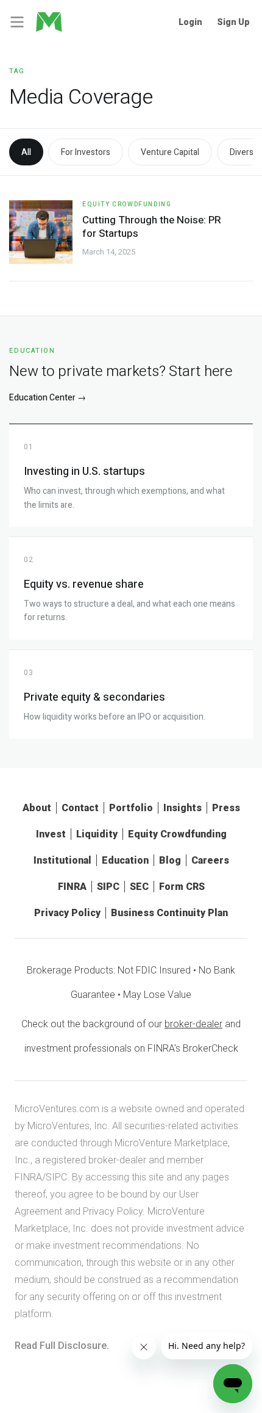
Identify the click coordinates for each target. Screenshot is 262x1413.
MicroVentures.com (57, 1109)
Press (226, 808)
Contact (80, 808)
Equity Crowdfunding (126, 204)
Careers (210, 860)
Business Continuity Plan (169, 913)
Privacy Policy (67, 913)
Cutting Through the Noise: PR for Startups (151, 226)
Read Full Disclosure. (62, 1345)
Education (125, 860)
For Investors (85, 152)
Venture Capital (170, 152)
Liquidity (97, 834)
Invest (51, 834)
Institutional (62, 860)
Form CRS (182, 886)
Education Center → (47, 397)
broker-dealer (193, 1024)
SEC (139, 886)
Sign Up (233, 22)
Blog (170, 860)
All (26, 152)
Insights (182, 808)
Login (190, 22)
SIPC (108, 886)
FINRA (72, 886)
